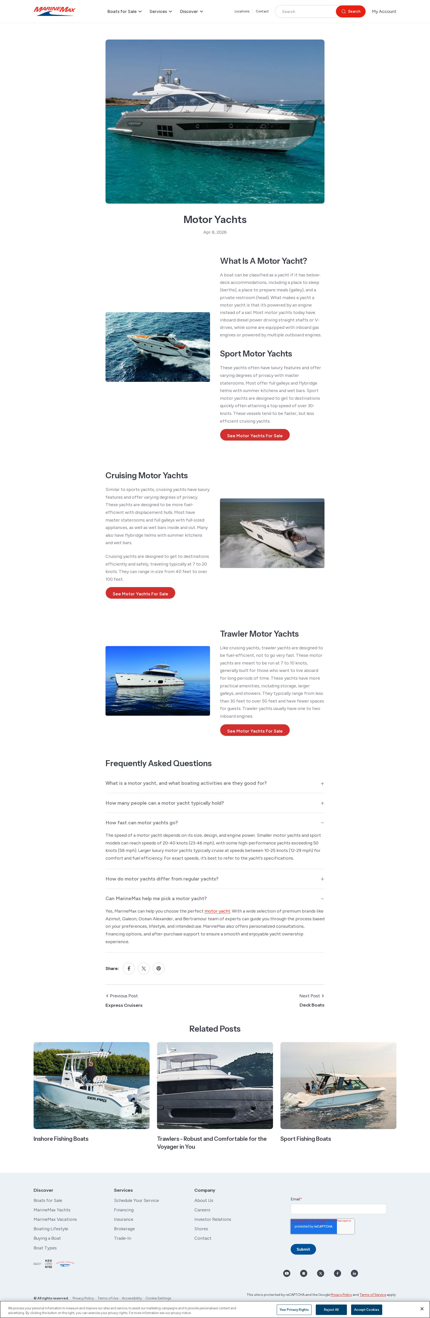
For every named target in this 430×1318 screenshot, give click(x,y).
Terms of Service (373, 1295)
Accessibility (132, 1298)
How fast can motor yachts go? (142, 823)
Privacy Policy (83, 1298)
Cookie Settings (158, 1298)
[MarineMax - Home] (55, 11)
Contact (262, 11)
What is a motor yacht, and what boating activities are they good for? (186, 783)
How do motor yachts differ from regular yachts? (162, 879)
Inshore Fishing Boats (61, 1139)
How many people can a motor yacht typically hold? (165, 803)
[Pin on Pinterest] (159, 968)
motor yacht (217, 911)
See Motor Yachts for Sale (255, 436)
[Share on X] (144, 968)
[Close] (422, 1308)
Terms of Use (108, 1298)
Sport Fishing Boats (305, 1139)
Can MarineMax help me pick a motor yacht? (156, 898)
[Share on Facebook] (129, 968)
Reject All (331, 1310)
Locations (242, 11)
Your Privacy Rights (294, 1310)
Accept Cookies (366, 1310)
